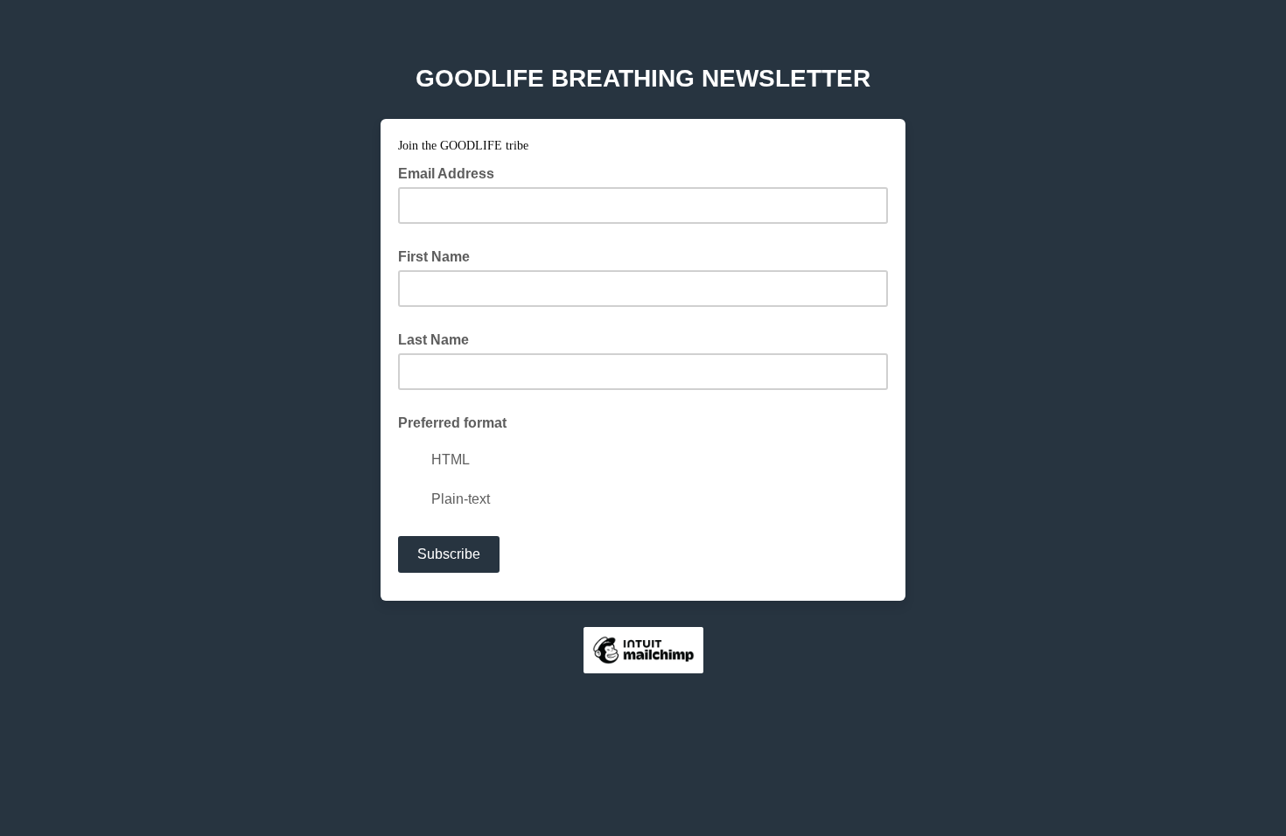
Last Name (433, 339)
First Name (434, 256)
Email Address (451, 172)
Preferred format (452, 422)
